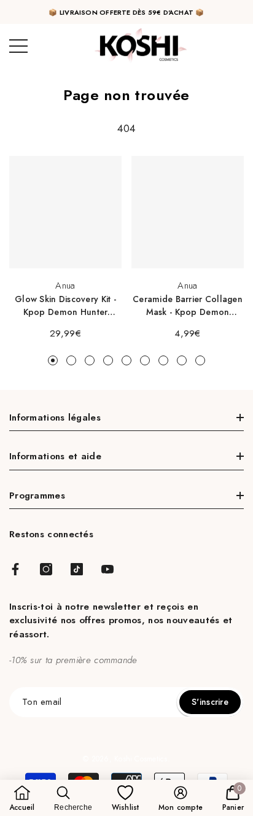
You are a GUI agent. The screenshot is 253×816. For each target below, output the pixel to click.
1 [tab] (53, 360)
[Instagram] (46, 569)
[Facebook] (15, 569)
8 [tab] (182, 360)
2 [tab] (71, 360)
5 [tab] (126, 360)
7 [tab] (163, 360)
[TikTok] (76, 569)
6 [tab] (145, 360)
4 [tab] (108, 360)
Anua (65, 285)
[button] (22, 798)
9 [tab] (200, 360)
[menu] (18, 46)
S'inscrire (210, 702)
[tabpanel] (65, 248)
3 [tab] (90, 360)
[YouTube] (107, 569)
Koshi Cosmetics (141, 758)
